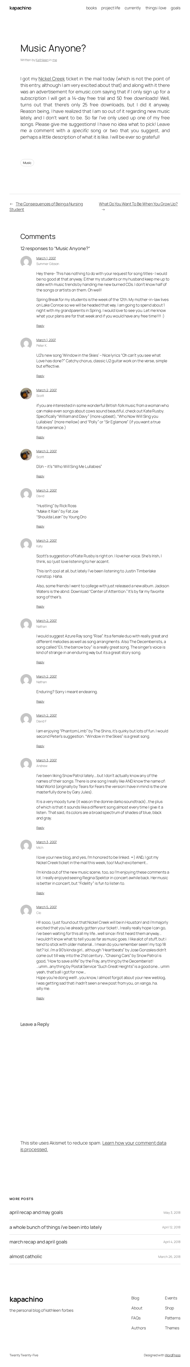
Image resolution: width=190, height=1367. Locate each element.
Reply (40, 325)
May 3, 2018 (172, 1212)
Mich (40, 847)
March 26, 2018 (169, 1256)
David (40, 496)
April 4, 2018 (171, 1242)
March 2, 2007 (46, 390)
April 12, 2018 (171, 1227)
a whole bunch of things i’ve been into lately (56, 1227)
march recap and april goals (38, 1241)
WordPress (172, 1355)
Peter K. (41, 345)
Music (27, 162)
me (54, 60)
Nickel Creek (51, 78)
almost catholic (26, 1256)
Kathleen (42, 60)
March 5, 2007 (46, 907)
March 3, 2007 (46, 760)
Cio (38, 912)
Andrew (42, 765)
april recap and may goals (36, 1212)
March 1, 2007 (46, 258)
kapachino (20, 8)
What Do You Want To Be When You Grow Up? (138, 203)
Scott (40, 395)
